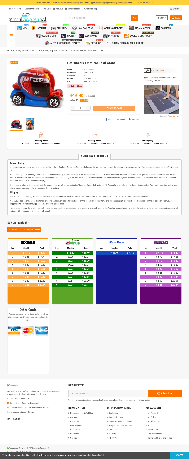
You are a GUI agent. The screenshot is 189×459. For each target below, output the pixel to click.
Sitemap (73, 438)
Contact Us (113, 413)
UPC (69, 81)
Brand (69, 70)
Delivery (112, 434)
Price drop (74, 421)
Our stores (74, 417)
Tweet (122, 119)
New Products (15, 9)
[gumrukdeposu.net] (27, 18)
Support (151, 425)
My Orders (152, 417)
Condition (71, 75)
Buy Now (176, 116)
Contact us (74, 434)
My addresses (154, 421)
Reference (71, 73)
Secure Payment (155, 434)
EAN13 (70, 78)
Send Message (73, 9)
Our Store (47, 9)
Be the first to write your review (24, 229)
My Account (153, 413)
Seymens (27, 451)
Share (110, 119)
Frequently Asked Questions (121, 425)
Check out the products (143, 2)
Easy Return (153, 429)
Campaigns (114, 429)
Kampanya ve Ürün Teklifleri (81, 413)
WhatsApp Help (90, 9)
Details (164, 81)
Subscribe (166, 393)
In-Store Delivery (116, 417)
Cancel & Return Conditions (120, 421)
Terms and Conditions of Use (160, 438)
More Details (98, 455)
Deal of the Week (32, 9)
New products (76, 425)
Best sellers (75, 429)
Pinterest (135, 119)
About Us (59, 9)
